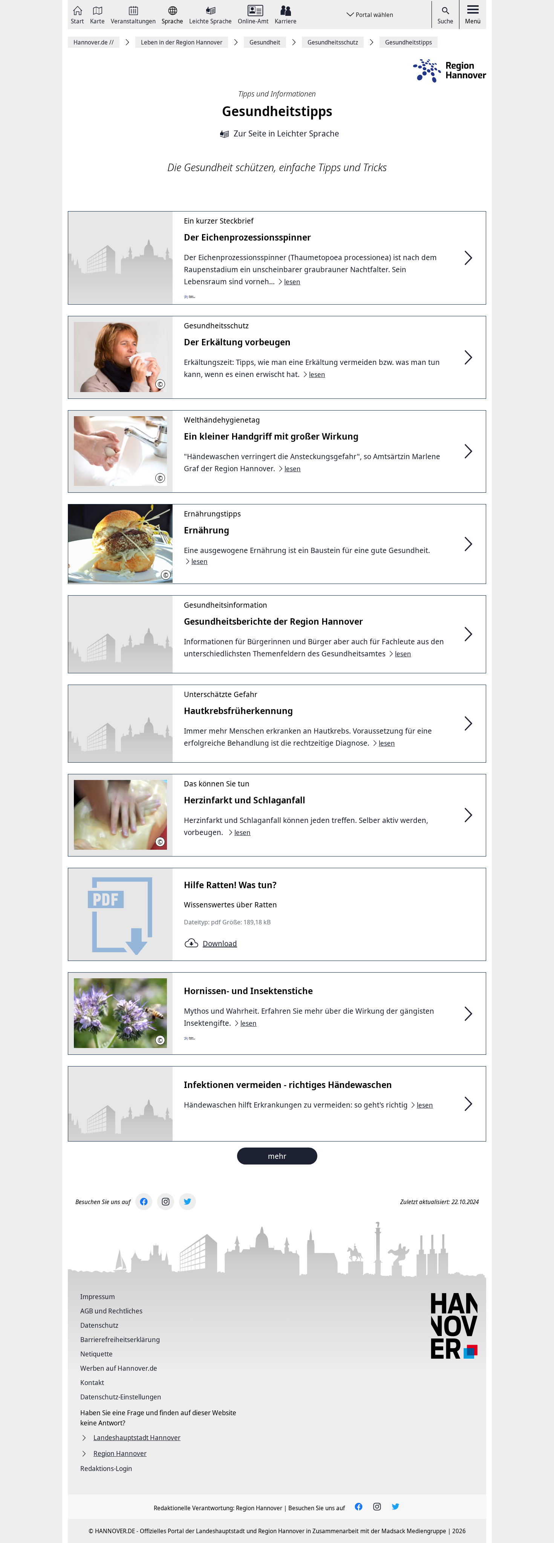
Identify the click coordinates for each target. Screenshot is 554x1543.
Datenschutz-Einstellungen (120, 1396)
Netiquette (96, 1353)
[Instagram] (165, 1201)
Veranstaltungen (133, 20)
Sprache (172, 20)
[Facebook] (143, 1201)
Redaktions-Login (106, 1468)
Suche (445, 21)
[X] (187, 1201)
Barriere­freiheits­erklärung (120, 1339)
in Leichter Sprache (286, 134)
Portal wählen (374, 15)
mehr (277, 1156)
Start (77, 20)
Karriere (286, 20)
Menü (473, 21)
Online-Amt (253, 20)
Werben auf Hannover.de (118, 1368)
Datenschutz (99, 1325)
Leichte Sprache (210, 20)
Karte (97, 20)
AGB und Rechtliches (111, 1310)
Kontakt (92, 1382)
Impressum (97, 1296)
